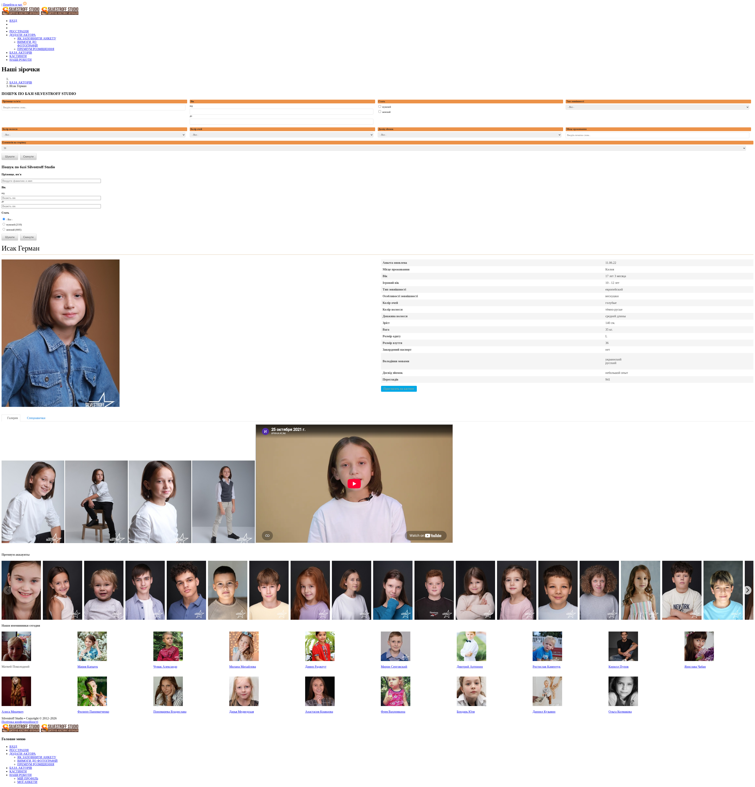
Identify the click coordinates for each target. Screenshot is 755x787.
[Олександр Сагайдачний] (723, 618)
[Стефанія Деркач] (62, 618)
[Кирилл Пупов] (623, 660)
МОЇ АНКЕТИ (27, 782)
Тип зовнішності (575, 101)
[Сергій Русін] (558, 618)
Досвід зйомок (385, 129)
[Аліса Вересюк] (516, 618)
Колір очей (196, 129)
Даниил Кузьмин (544, 711)
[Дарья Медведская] (244, 705)
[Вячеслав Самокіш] (186, 618)
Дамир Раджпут (315, 666)
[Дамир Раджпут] (320, 660)
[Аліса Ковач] (310, 618)
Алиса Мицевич (12, 711)
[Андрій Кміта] (682, 618)
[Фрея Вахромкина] (395, 705)
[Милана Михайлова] (244, 660)
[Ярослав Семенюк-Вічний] (103, 618)
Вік (192, 101)
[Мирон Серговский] (395, 660)
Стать (381, 101)
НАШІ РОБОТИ (20, 59)
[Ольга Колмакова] (623, 705)
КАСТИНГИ (18, 56)
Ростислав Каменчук (547, 666)
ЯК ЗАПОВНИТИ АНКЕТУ (36, 38)
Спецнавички (35, 418)
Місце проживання (576, 129)
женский (386, 112)
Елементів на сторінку (14, 142)
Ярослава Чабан (695, 666)
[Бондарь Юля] (471, 705)
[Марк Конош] (145, 618)
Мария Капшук (87, 666)
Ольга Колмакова (620, 711)
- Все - (9, 219)
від (191, 106)
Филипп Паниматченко (93, 711)
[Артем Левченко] (269, 618)
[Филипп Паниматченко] (92, 705)
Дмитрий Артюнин (470, 666)
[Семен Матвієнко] (434, 618)
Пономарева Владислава (169, 711)
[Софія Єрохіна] (392, 618)
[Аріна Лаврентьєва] (599, 618)
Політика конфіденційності (20, 722)
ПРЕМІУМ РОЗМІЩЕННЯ (35, 49)
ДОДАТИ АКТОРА (22, 35)
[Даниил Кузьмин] (547, 705)
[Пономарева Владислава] (168, 705)
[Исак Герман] (61, 405)
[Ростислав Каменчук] (547, 660)
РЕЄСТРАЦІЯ (19, 31)
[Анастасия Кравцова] (320, 705)
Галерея (12, 418)
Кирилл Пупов (619, 666)
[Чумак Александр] (168, 660)
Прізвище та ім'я (11, 101)
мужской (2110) (14, 224)
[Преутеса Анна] (21, 618)
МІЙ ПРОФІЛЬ (27, 778)
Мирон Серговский (394, 666)
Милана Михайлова (242, 666)
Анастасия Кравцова (319, 711)
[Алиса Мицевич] (16, 705)
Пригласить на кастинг (398, 388)
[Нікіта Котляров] (227, 618)
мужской (386, 107)
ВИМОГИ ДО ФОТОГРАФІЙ (27, 43)
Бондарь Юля (466, 711)
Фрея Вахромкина (393, 711)
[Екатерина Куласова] (640, 618)
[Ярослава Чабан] (699, 660)
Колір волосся (10, 129)
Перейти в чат (13, 4)
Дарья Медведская (241, 711)
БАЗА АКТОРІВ (20, 52)
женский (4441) (13, 229)
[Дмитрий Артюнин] (471, 660)
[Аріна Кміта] (475, 618)
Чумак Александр (165, 666)
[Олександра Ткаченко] (351, 618)
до (191, 116)
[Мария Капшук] (92, 660)
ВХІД (13, 20)
